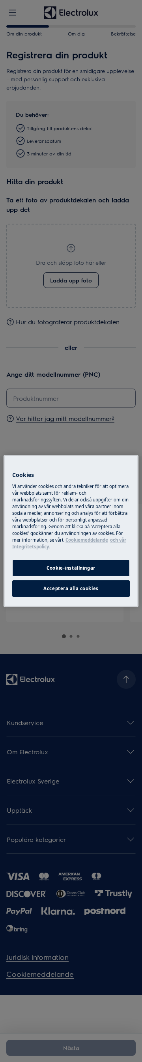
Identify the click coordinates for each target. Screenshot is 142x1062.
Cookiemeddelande (86, 540)
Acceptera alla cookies (71, 588)
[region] (71, 531)
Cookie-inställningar (71, 568)
